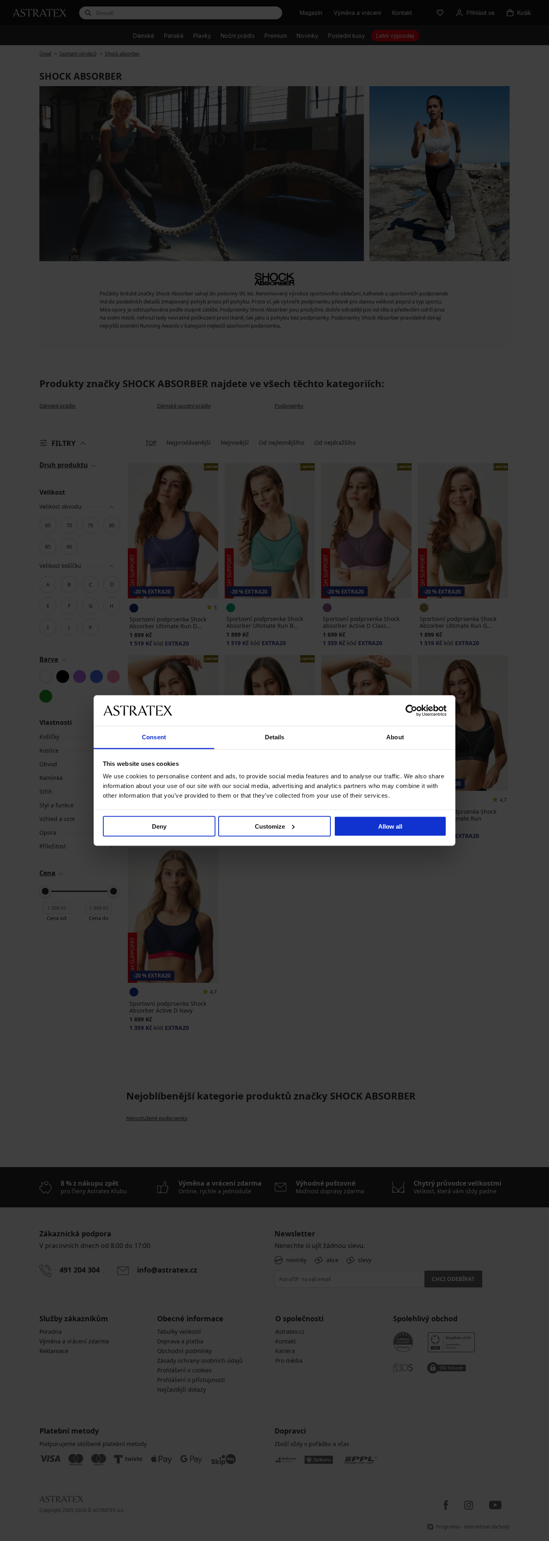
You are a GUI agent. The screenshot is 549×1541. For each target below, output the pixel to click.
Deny (159, 826)
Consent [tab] (154, 737)
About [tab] (395, 737)
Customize (270, 826)
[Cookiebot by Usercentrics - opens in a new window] (411, 710)
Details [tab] (275, 737)
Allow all (390, 826)
